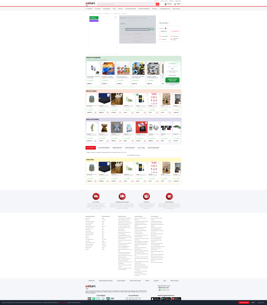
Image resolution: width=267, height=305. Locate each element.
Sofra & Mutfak (88, 224)
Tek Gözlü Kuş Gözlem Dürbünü (156, 256)
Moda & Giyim (88, 218)
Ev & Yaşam (97, 8)
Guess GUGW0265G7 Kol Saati (156, 222)
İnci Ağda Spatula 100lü (139, 233)
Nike (102, 231)
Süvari (103, 229)
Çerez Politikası (121, 280)
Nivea (103, 236)
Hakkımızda (91, 280)
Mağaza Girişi (178, 1)
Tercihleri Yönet (261, 302)
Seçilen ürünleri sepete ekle (172, 79)
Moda (114, 8)
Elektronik (154, 8)
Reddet (253, 302)
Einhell (103, 249)
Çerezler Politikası (62, 302)
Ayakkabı (87, 249)
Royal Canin (104, 242)
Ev (111, 13)
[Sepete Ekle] (95, 112)
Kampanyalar (156, 1)
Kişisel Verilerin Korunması (106, 280)
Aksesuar (120, 8)
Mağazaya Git (164, 31)
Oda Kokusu (124, 13)
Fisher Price (104, 245)
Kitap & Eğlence (106, 8)
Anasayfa (93, 13)
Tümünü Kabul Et (244, 302)
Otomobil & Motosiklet (130, 8)
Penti (103, 228)
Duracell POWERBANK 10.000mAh (124, 235)
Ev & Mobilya (106, 13)
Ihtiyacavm (161, 28)
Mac (102, 237)
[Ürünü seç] (88, 63)
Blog (165, 280)
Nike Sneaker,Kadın (121, 230)
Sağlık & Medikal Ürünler (90, 242)
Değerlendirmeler (117, 147)
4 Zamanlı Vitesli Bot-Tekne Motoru (157, 254)
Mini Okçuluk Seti (154, 249)
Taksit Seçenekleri (129, 147)
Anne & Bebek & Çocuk (165, 8)
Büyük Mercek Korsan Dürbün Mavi (157, 257)
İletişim (147, 280)
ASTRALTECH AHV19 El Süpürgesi (157, 243)
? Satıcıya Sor (175, 31)
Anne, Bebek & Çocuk (89, 228)
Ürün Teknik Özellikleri (103, 147)
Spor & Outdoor (176, 8)
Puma (103, 234)
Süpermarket (88, 229)
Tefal (103, 224)
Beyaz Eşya (88, 241)
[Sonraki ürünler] (161, 74)
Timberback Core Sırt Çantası (156, 221)
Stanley (103, 247)
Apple (103, 218)
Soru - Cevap (141, 147)
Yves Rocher (104, 239)
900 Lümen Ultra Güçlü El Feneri (157, 262)
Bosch (103, 221)
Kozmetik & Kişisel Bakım (144, 8)
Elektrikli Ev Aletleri (89, 245)
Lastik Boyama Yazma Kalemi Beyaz (141, 256)
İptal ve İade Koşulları (153, 147)
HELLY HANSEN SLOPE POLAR (156, 238)
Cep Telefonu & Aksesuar (90, 221)
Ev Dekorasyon (116, 13)
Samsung (103, 219)
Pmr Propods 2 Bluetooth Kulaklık (124, 226)
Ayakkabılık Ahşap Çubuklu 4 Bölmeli (141, 221)
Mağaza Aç (171, 1)
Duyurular (156, 280)
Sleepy (103, 241)
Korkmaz (103, 226)
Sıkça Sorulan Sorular (135, 280)
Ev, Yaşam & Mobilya (89, 223)
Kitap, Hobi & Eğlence (89, 234)
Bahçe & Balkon (88, 247)
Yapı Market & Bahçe (89, 239)
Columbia (103, 244)
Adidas (103, 232)
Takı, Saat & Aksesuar (89, 244)
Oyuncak (87, 236)
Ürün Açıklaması (91, 147)
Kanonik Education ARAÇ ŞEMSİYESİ (124, 218)
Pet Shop (87, 237)
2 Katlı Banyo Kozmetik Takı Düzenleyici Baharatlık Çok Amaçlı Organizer (141, 224)
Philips (103, 223)
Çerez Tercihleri (174, 280)
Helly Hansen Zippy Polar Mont (156, 236)
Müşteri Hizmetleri (164, 1)
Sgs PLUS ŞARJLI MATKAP (155, 244)
